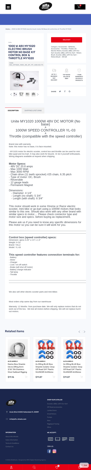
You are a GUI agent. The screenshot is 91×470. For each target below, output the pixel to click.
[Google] (69, 91)
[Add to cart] (26, 377)
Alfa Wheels (13, 361)
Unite (10, 42)
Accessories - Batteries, (66, 47)
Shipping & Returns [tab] (33, 111)
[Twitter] (60, 91)
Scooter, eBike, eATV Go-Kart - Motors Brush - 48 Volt (64, 56)
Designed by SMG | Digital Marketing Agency (32, 460)
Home (8, 29)
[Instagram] (54, 451)
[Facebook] (64, 91)
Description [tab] (13, 111)
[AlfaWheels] (45, 6)
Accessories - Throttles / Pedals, (62, 49)
